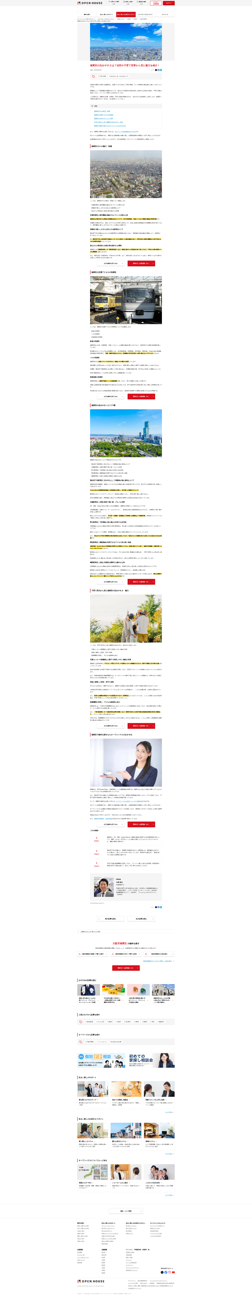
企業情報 (80, 1249)
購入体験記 (129, 1231)
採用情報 (79, 1262)
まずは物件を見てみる (111, 263)
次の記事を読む (141, 919)
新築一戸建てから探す (83, 1225)
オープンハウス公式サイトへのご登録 (128, 801)
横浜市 (111, 1021)
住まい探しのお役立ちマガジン (126, 14)
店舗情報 (104, 1249)
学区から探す (80, 1238)
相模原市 (161, 1021)
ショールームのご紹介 (156, 1233)
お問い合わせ (143, 1283)
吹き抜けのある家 (116, 1042)
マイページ (165, 14)
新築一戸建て (129, 1257)
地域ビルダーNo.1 (155, 1228)
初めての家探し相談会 (107, 1241)
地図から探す (80, 1233)
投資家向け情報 (130, 1252)
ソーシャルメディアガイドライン (158, 1280)
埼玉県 (103, 1257)
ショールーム (103, 1042)
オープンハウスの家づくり (157, 1225)
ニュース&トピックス (83, 1257)
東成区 (102, 818)
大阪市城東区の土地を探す (159, 954)
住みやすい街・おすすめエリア (119, 76)
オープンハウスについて (145, 14)
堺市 (153, 1021)
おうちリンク (129, 1265)
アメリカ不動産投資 (131, 1262)
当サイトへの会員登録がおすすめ (125, 131)
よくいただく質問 (133, 1283)
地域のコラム (129, 1233)
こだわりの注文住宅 (155, 1236)
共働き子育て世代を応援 (108, 1236)
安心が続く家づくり (107, 1231)
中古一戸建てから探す (83, 1228)
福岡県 (103, 1273)
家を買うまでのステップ (108, 1228)
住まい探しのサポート (106, 14)
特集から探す (80, 1241)
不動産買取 (129, 1255)
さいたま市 (101, 1021)
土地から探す (80, 1231)
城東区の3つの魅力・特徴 (102, 111)
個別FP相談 (105, 1243)
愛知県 (103, 1265)
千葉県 (103, 1260)
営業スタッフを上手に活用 (109, 1238)
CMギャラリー (81, 1260)
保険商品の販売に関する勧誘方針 (165, 1283)
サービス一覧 (80, 1255)
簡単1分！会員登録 (141, 263)
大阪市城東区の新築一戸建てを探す (93, 954)
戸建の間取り (90, 1042)
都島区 (96, 818)
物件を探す (87, 14)
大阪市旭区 (108, 818)
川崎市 (137, 1021)
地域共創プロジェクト (132, 1270)
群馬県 (103, 1262)
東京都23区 (90, 1021)
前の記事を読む (110, 919)
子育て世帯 (103, 76)
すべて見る (168, 1112)
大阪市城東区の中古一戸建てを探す (126, 954)
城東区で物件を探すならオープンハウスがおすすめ (110, 126)
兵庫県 (103, 1270)
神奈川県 (104, 1255)
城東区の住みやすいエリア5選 (103, 118)
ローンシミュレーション (108, 1225)
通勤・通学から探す (82, 1236)
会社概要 (79, 1252)
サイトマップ (131, 1280)
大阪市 (119, 1021)
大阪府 (103, 1267)
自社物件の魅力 (154, 1231)
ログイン (169, 3)
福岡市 (145, 1021)
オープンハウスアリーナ (132, 1267)
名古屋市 (128, 1021)
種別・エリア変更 (126, 1211)
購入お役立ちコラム (131, 1228)
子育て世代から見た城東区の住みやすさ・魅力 (108, 122)
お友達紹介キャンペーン (134, 1288)
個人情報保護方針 (142, 1280)
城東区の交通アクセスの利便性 (103, 115)
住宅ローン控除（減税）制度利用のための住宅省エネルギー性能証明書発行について (150, 1285)
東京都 (103, 1252)
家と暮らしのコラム (131, 1225)
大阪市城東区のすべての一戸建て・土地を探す (157, 961)
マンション (129, 1260)
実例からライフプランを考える (110, 1233)
